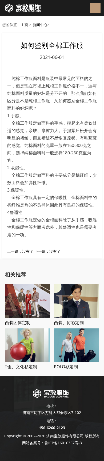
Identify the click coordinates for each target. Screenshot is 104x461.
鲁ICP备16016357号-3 (63, 442)
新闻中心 (40, 24)
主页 (24, 24)
